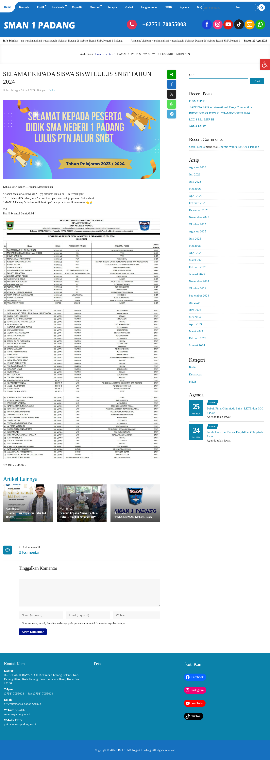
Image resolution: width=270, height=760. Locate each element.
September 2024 (199, 295)
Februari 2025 (197, 267)
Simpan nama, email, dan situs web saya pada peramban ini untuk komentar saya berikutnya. (74, 623)
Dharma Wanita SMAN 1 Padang (238, 146)
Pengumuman (149, 7)
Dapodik (77, 7)
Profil (40, 7)
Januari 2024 (197, 345)
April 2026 (195, 195)
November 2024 (199, 281)
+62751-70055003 (164, 24)
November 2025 (199, 217)
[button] (265, 64)
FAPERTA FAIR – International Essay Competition (220, 107)
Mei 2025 (195, 245)
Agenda (184, 7)
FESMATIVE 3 (198, 101)
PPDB (192, 381)
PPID (168, 7)
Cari (191, 75)
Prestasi (95, 7)
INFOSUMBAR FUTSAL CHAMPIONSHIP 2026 (219, 113)
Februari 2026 (197, 203)
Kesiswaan (195, 374)
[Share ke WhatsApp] (171, 104)
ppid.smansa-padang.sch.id (21, 724)
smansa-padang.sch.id (17, 714)
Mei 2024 (195, 316)
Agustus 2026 (197, 167)
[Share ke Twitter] (171, 94)
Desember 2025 (199, 210)
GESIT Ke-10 (197, 125)
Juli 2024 (194, 302)
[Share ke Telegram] (171, 114)
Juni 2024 (195, 309)
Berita (108, 54)
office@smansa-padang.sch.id (22, 703)
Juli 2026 (194, 174)
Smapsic (112, 7)
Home (7, 7)
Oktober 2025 (197, 224)
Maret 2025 (196, 260)
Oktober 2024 (197, 288)
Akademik (58, 7)
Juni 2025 (195, 238)
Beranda (24, 7)
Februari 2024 (197, 338)
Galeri (129, 7)
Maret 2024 (196, 331)
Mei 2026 (195, 188)
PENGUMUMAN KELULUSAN (132, 517)
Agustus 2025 (197, 231)
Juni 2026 (195, 181)
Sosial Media (197, 146)
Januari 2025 (197, 274)
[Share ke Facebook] (171, 84)
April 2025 (195, 252)
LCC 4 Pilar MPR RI (201, 119)
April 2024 (195, 324)
